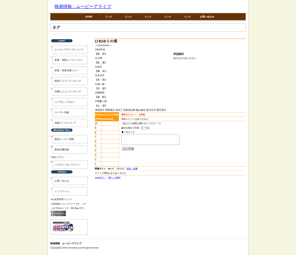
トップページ (62, 191)
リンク (108, 16)
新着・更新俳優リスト (67, 70)
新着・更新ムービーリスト (69, 60)
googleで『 (100, 177)
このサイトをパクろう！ (68, 164)
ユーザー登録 (62, 112)
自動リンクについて (65, 122)
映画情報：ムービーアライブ (83, 6)
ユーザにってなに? (65, 102)
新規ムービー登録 (64, 139)
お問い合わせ (207, 16)
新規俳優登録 (62, 149)
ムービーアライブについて (69, 49)
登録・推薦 (132, 168)
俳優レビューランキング (68, 91)
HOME (88, 16)
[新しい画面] (114, 177)
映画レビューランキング (68, 80)
